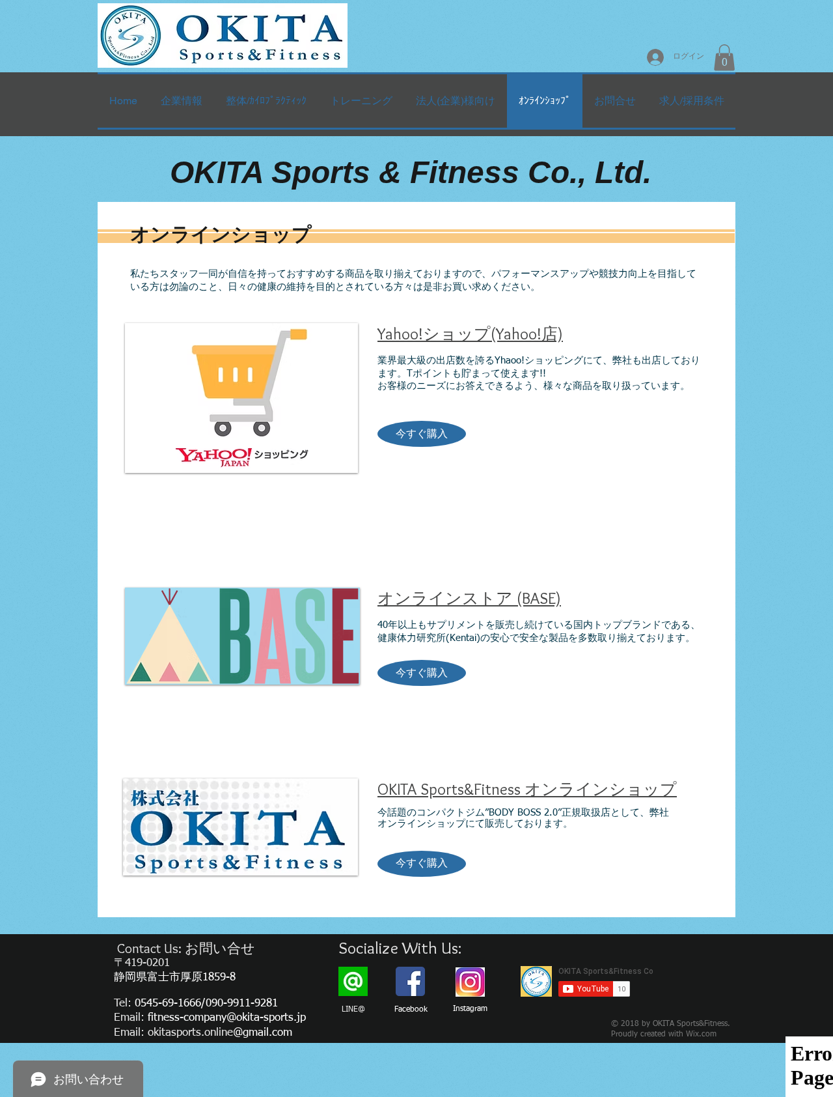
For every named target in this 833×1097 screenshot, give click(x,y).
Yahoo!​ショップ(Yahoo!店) (470, 333)
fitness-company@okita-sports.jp (227, 1017)
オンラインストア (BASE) (469, 598)
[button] (724, 57)
